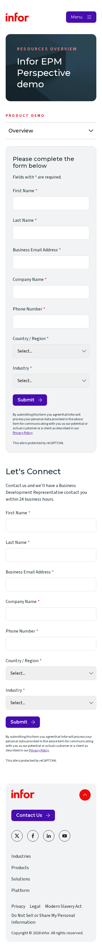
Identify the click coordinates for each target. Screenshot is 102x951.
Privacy (18, 906)
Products (20, 868)
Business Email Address (35, 250)
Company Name (28, 279)
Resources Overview (47, 49)
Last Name (23, 220)
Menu (76, 17)
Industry (21, 368)
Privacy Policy (23, 432)
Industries (21, 856)
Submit (26, 400)
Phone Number (27, 309)
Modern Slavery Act (63, 906)
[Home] (17, 17)
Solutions (20, 879)
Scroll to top (85, 795)
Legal (35, 906)
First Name (23, 191)
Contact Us (29, 815)
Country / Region (29, 338)
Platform (20, 890)
